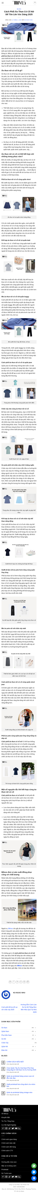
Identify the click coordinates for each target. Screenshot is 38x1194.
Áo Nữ (3, 1039)
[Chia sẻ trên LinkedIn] (27, 982)
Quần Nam (5, 1031)
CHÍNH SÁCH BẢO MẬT (15, 1062)
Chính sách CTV (7, 1150)
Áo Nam (4, 1028)
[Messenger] (34, 1172)
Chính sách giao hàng (9, 1139)
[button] (2, 2)
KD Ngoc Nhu (28, 20)
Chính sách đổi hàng (8, 1147)
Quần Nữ (4, 1046)
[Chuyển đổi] (35, 1027)
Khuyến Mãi (5, 1117)
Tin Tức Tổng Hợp (7, 1121)
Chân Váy (4, 1043)
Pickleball (4, 1169)
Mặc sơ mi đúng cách (8, 1166)
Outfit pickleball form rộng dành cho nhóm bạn (21, 1085)
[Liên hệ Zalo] (34, 1178)
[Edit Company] (34, 1166)
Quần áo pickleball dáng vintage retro (19, 1092)
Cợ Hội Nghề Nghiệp (8, 1125)
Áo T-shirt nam (6, 1173)
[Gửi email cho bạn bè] (20, 982)
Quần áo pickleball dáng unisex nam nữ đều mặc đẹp (20, 1077)
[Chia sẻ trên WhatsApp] (10, 982)
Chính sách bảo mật (8, 1143)
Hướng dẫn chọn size (9, 1162)
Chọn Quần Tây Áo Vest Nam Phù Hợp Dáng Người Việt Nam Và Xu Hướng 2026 (21, 1069)
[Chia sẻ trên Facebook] (13, 982)
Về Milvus (4, 1113)
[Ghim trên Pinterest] (24, 982)
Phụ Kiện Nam (6, 1035)
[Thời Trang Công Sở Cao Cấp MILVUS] (19, 2)
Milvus (10, 928)
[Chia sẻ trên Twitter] (17, 982)
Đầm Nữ (4, 1050)
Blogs (19, 9)
